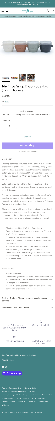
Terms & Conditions (38, 398)
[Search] (8, 11)
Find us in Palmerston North (11, 388)
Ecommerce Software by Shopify (31, 412)
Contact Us (32, 402)
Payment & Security (8, 402)
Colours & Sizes (7, 398)
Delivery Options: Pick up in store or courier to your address (24, 299)
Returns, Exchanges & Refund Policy (14, 395)
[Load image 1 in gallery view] (27, 45)
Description (7, 159)
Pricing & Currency (22, 398)
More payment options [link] (28, 151)
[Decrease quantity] (4, 126)
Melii (7, 101)
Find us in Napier (30, 388)
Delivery (32, 391)
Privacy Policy (43, 402)
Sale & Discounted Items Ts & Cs (16, 307)
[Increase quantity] (14, 126)
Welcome (5, 405)
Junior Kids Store (13, 412)
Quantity (6, 120)
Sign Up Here (8, 360)
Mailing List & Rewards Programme (14, 391)
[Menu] (3, 11)
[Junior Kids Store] (27, 11)
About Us (21, 402)
